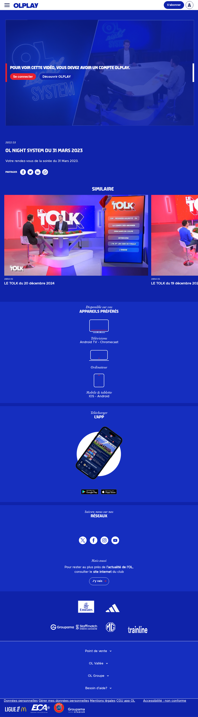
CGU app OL (125, 700)
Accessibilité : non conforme (164, 700)
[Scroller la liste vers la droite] (185, 235)
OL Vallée (96, 663)
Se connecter (23, 76)
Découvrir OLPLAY (57, 76)
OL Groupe (96, 675)
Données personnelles (21, 700)
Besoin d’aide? (96, 688)
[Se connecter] (189, 5)
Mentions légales (102, 700)
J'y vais (97, 581)
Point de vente (96, 651)
